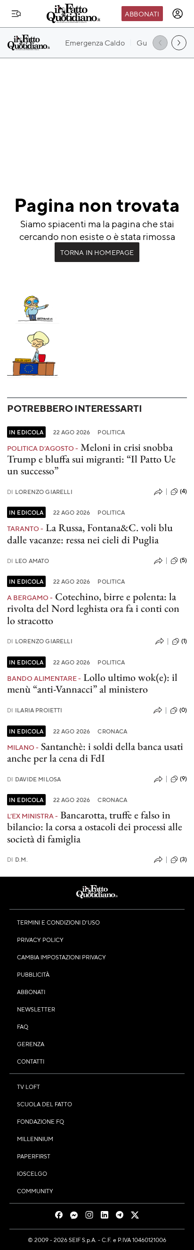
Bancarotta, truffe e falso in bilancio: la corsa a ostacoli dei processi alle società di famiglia (94, 827)
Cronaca (112, 731)
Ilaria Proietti (35, 710)
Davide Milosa (34, 779)
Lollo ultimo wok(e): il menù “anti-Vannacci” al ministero (92, 683)
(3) (183, 859)
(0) (183, 710)
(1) (184, 641)
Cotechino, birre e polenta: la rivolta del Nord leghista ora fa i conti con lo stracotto (93, 608)
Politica (111, 432)
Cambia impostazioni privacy (61, 957)
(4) (183, 491)
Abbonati (142, 13)
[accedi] (177, 14)
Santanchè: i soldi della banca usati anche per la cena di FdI (95, 752)
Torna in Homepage (97, 252)
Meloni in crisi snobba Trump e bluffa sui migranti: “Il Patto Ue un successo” (91, 459)
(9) (183, 778)
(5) (183, 560)
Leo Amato (28, 560)
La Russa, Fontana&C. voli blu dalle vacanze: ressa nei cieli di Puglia (90, 533)
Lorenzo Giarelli (40, 491)
